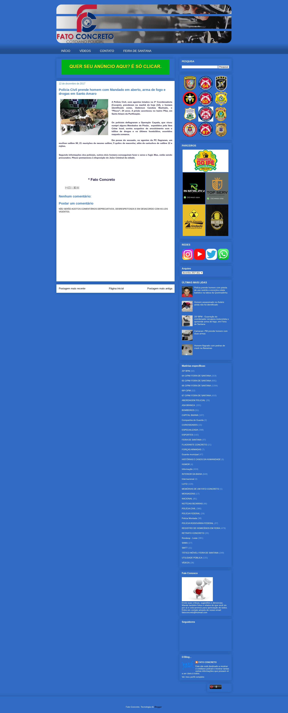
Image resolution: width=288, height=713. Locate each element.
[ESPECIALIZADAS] (189, 105)
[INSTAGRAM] (187, 259)
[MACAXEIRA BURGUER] (217, 235)
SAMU (185, 543)
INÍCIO (65, 50)
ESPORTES (187, 435)
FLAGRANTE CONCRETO (194, 444)
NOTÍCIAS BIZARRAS (192, 503)
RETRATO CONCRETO (193, 533)
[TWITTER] (211, 259)
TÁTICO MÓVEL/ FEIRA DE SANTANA (200, 553)
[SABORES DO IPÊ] (205, 171)
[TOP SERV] (217, 203)
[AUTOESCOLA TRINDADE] (194, 235)
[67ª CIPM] (205, 136)
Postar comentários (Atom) (119, 299)
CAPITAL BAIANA (190, 415)
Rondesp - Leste (190, 538)
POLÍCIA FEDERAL (191, 513)
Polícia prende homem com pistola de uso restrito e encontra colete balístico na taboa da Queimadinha (210, 290)
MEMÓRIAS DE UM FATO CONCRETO (200, 489)
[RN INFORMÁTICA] (194, 203)
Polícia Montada (189, 518)
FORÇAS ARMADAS (191, 449)
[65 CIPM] (205, 105)
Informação (187, 469)
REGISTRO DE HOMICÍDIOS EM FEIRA (201, 528)
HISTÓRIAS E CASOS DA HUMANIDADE (201, 459)
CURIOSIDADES (190, 425)
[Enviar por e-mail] (66, 187)
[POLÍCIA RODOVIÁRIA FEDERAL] (221, 105)
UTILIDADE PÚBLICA (192, 557)
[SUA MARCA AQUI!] (116, 74)
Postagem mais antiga (159, 288)
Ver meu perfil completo (193, 677)
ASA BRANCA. (188, 405)
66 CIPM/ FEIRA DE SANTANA (196, 385)
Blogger (158, 707)
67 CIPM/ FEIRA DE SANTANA (196, 395)
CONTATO (107, 50)
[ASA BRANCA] (221, 90)
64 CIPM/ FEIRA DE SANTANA (196, 375)
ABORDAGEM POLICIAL (193, 400)
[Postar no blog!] (69, 187)
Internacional (188, 479)
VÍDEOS (85, 50)
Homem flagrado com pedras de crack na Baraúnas (209, 346)
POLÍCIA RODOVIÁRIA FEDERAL (198, 523)
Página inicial (116, 288)
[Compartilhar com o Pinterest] (77, 187)
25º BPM (186, 371)
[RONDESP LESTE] (189, 90)
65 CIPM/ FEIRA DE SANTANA (196, 380)
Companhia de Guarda (193, 420)
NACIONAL (187, 498)
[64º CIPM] (205, 90)
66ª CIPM (186, 390)
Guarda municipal (190, 454)
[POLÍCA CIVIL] (221, 136)
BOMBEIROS (188, 410)
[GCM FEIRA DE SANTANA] (190, 121)
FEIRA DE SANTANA (137, 50)
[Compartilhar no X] (72, 187)
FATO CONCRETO (207, 662)
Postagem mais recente (72, 288)
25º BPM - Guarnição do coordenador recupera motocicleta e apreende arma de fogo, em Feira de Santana (211, 320)
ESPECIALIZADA (190, 430)
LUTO (185, 484)
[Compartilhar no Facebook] (75, 187)
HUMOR (186, 464)
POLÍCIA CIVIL (189, 508)
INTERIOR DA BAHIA (192, 474)
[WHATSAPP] (223, 259)
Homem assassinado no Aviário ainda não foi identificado (209, 303)
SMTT (185, 548)
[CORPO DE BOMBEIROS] (189, 136)
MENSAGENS (188, 493)
